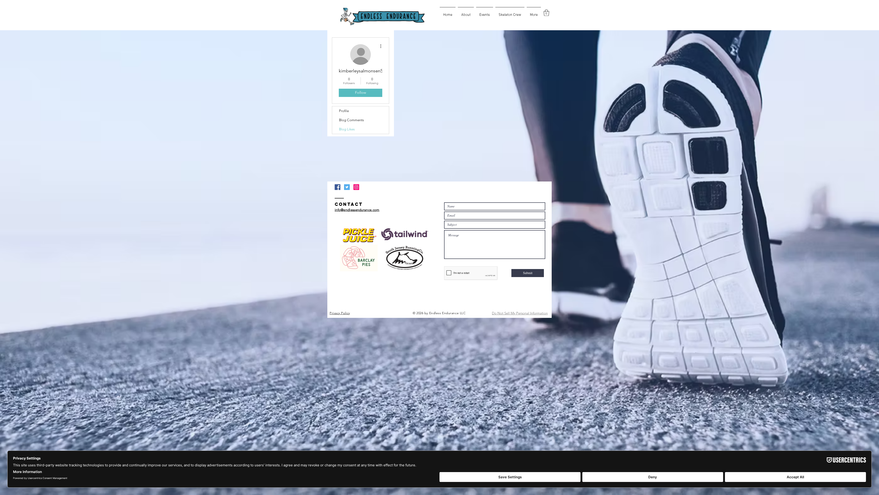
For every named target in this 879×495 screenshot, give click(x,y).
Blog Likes (347, 129)
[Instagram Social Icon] (356, 187)
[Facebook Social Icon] (337, 187)
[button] (546, 12)
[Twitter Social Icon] (347, 187)
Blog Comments (351, 120)
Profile (344, 111)
